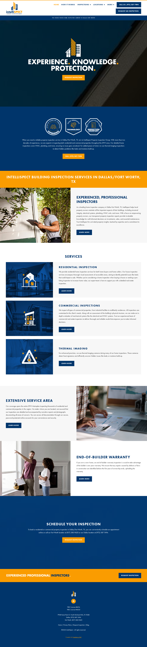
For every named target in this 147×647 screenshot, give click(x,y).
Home (56, 5)
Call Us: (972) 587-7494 (129, 5)
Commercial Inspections (79, 305)
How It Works (68, 5)
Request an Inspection (128, 11)
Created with (73, 637)
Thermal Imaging (73, 348)
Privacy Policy (67, 625)
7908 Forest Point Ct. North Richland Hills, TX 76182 (74, 615)
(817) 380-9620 (77, 620)
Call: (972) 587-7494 (73, 156)
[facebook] (73, 601)
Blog (87, 625)
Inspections (84, 5)
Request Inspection (73, 78)
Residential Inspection (78, 267)
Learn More (84, 232)
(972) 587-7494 (76, 617)
